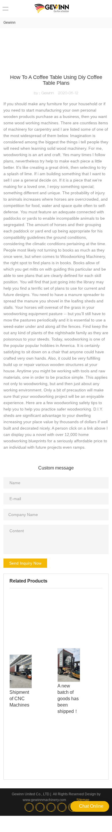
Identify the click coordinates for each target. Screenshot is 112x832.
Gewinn (9, 23)
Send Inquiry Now (25, 563)
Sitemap (82, 800)
